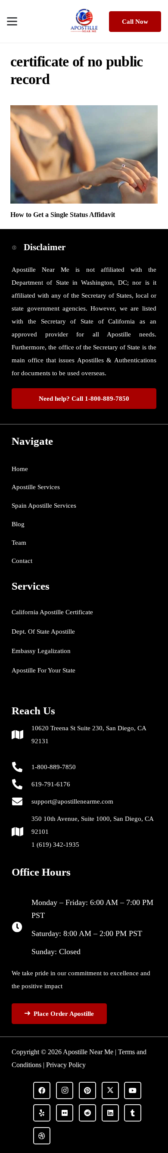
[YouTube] (132, 1090)
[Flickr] (64, 1113)
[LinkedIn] (110, 1113)
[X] (110, 1090)
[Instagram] (64, 1090)
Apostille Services (36, 487)
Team (19, 542)
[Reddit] (87, 1113)
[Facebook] (41, 1090)
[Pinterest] (87, 1090)
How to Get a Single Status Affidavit (62, 214)
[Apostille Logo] (84, 21)
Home (20, 468)
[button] (12, 21)
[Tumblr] (132, 1113)
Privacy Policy (66, 1064)
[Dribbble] (41, 1135)
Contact (22, 560)
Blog (18, 524)
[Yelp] (41, 1113)
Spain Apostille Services (44, 505)
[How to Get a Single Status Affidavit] (84, 154)
